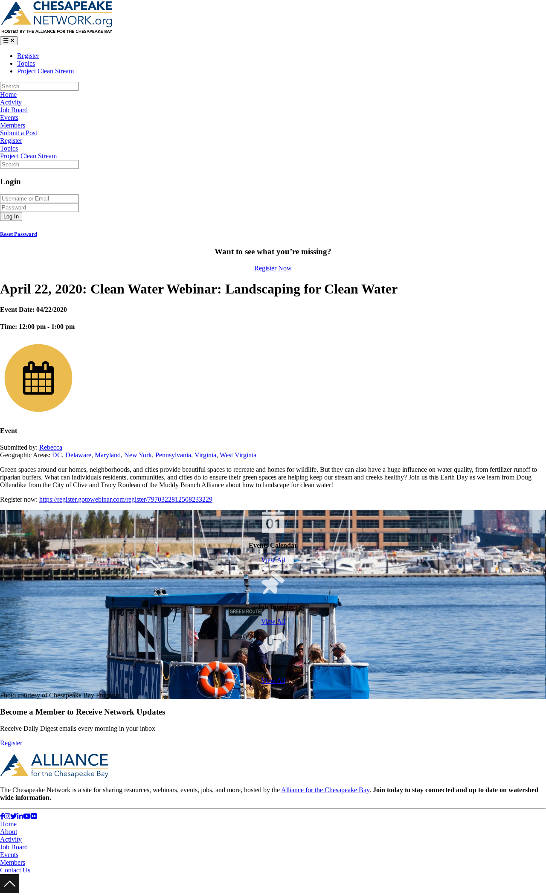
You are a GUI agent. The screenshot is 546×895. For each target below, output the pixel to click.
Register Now (273, 268)
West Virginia (238, 455)
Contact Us (15, 870)
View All (273, 560)
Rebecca (50, 447)
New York (138, 455)
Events (9, 117)
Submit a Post (18, 133)
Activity (11, 102)
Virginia (205, 455)
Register (28, 55)
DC (57, 455)
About (8, 831)
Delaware (78, 455)
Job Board (14, 109)
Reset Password (18, 234)
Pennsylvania (173, 455)
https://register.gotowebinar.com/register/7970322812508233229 (125, 499)
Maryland (108, 455)
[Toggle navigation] (9, 40)
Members (12, 125)
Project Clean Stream (45, 71)
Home (8, 94)
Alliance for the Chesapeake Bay (325, 789)
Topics (26, 63)
